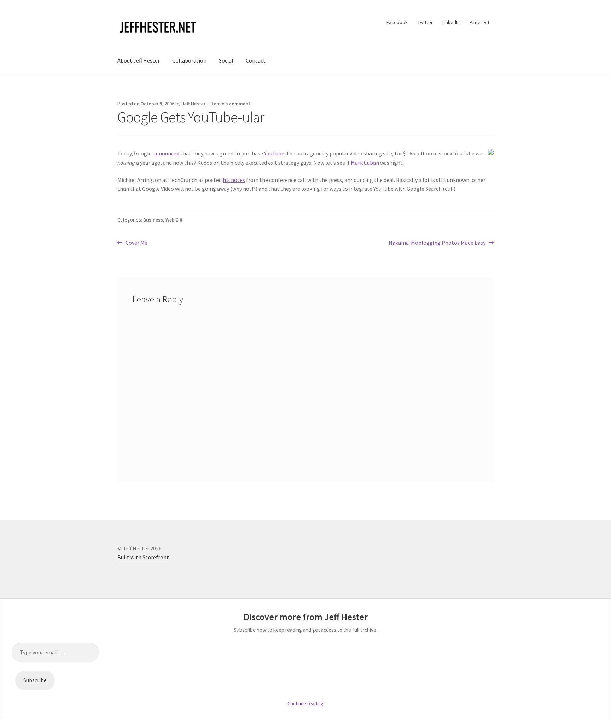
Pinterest (479, 22)
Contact (256, 60)
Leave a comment (230, 103)
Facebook (397, 22)
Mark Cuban (365, 162)
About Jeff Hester (138, 60)
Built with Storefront (143, 557)
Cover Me (136, 243)
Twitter (425, 22)
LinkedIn (451, 22)
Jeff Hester (193, 103)
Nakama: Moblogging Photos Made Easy (437, 243)
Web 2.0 (173, 220)
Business (153, 220)
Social (226, 60)
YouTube (274, 153)
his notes (234, 179)
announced (166, 153)
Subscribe (35, 680)
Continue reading (305, 703)
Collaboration (189, 60)
